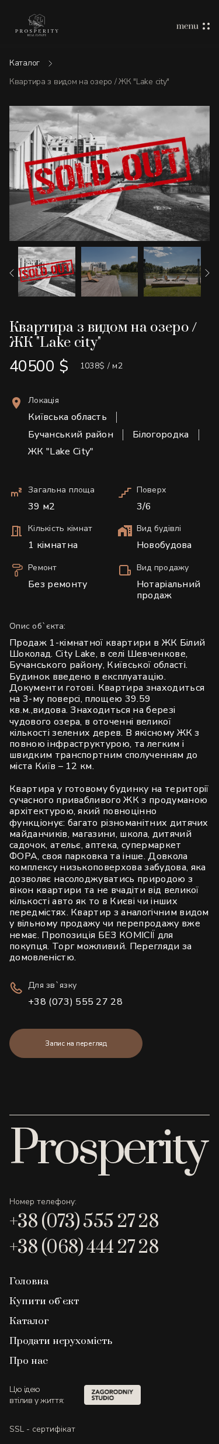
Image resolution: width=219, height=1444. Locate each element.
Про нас (28, 1361)
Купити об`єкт (44, 1301)
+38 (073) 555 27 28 (75, 1002)
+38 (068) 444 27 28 (83, 1247)
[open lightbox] (109, 173)
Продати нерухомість (60, 1341)
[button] (11, 273)
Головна (28, 1281)
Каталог (24, 63)
